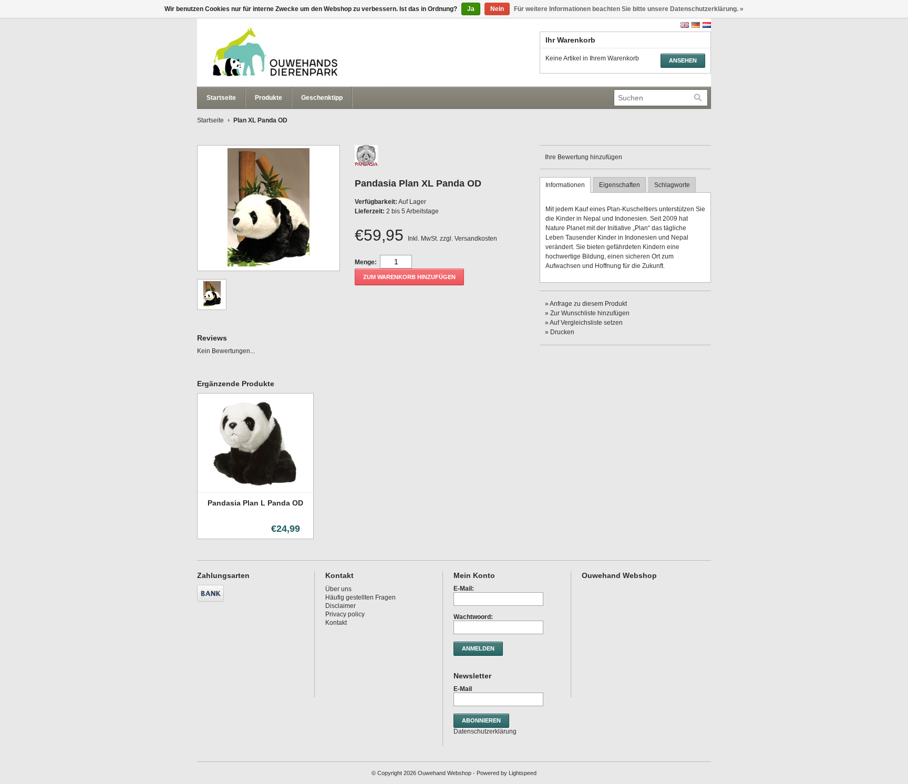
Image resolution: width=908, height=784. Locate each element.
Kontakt (336, 622)
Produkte (268, 97)
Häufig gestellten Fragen (360, 597)
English (684, 25)
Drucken (562, 332)
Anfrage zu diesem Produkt (588, 303)
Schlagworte (672, 185)
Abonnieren (481, 720)
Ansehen (683, 60)
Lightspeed (522, 773)
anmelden (478, 648)
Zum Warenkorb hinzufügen (409, 277)
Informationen (565, 185)
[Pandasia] (366, 164)
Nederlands (707, 25)
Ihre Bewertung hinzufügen (583, 157)
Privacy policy (345, 614)
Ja (470, 9)
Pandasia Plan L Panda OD (255, 503)
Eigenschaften (619, 185)
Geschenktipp (322, 97)
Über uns (338, 589)
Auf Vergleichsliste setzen (586, 322)
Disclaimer (340, 606)
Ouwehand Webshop (302, 52)
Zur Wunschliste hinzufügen (590, 313)
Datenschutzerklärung (485, 731)
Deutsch (696, 25)
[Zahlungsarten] (211, 602)
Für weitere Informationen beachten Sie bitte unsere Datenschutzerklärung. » (629, 9)
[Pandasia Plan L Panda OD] (255, 488)
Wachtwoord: (473, 617)
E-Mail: (463, 588)
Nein (497, 9)
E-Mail (462, 689)
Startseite (221, 97)
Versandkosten (476, 238)
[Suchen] (698, 98)
